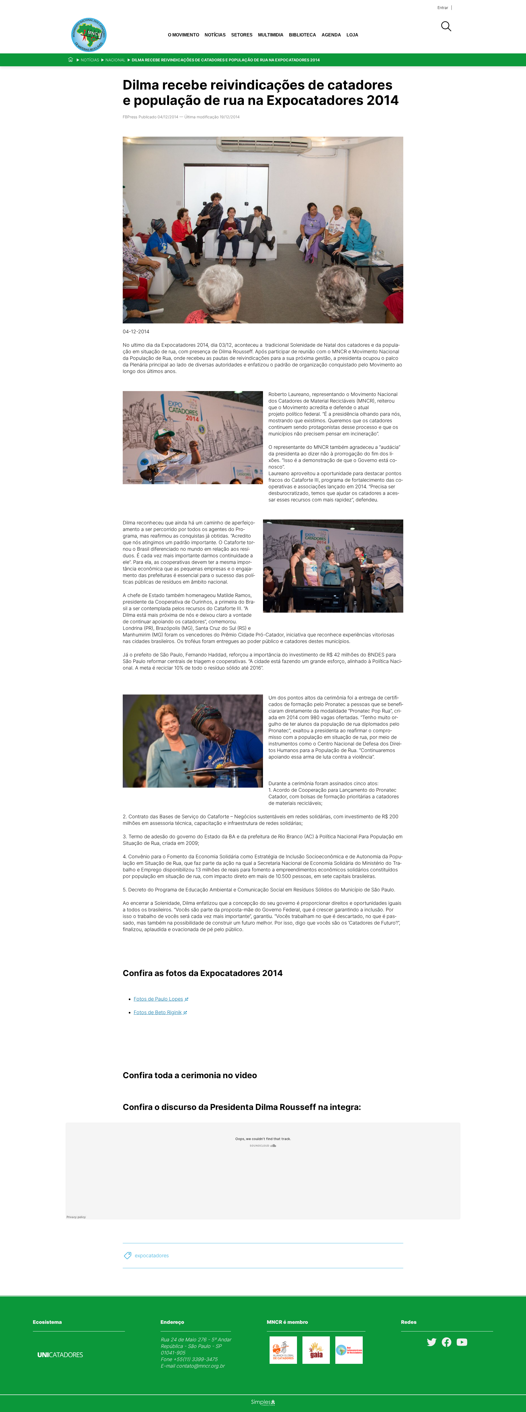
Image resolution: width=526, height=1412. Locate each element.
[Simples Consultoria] (263, 1403)
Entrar (443, 7)
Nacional (115, 60)
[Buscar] (446, 26)
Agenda (331, 35)
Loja (352, 35)
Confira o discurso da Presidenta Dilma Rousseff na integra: (242, 1107)
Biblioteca (302, 35)
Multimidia (271, 35)
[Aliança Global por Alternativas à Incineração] (316, 1362)
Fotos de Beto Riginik (158, 1012)
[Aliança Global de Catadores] (283, 1362)
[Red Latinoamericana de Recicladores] (349, 1362)
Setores (242, 35)
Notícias (215, 35)
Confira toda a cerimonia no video (190, 1075)
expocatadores (152, 1255)
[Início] (70, 60)
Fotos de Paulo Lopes (158, 999)
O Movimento (183, 35)
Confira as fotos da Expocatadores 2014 (203, 973)
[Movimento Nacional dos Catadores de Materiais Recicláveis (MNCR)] (106, 35)
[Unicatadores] (60, 1370)
